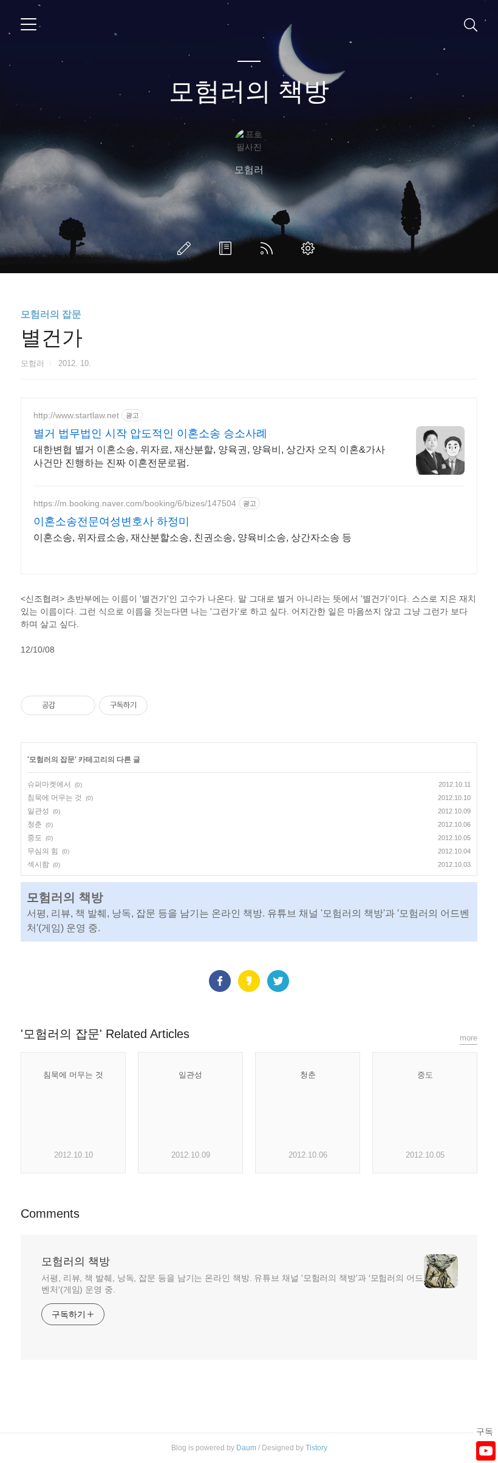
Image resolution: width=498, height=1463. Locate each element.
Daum (246, 1448)
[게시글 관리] (81, 705)
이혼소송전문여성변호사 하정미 (111, 521)
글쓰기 (186, 248)
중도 (34, 837)
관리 (310, 248)
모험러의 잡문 (51, 314)
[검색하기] (470, 24)
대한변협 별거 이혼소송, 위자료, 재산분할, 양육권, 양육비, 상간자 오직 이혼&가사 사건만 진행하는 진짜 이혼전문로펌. (209, 456)
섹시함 (38, 864)
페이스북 (220, 981)
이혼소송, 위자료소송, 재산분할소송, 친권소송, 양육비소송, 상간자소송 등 (192, 537)
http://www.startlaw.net (76, 415)
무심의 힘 (42, 851)
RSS (269, 248)
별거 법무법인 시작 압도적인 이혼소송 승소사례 (150, 433)
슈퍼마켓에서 (49, 784)
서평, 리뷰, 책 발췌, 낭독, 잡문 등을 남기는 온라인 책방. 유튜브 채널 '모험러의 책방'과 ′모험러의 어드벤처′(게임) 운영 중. (232, 1283)
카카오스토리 (249, 981)
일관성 (38, 811)
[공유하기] (66, 705)
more (468, 1037)
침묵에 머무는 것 (54, 797)
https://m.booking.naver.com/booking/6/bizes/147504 (134, 503)
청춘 (34, 824)
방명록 (227, 248)
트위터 (278, 981)
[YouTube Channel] (486, 1451)
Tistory (316, 1448)
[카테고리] (28, 24)
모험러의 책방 (249, 91)
